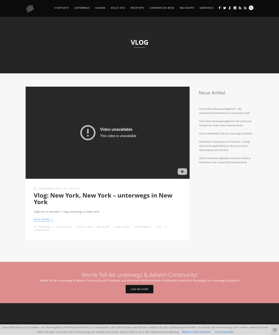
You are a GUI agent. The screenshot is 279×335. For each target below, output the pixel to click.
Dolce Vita (118, 7)
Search (251, 7)
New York (122, 226)
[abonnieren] (240, 7)
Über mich (206, 7)
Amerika (45, 226)
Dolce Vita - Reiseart (93, 226)
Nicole (74, 188)
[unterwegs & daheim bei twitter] (224, 7)
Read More (43, 219)
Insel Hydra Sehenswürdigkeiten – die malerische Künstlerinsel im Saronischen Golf (224, 111)
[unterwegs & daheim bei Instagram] (234, 7)
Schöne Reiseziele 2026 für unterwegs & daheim (225, 133)
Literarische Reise (162, 7)
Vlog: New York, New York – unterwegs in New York (103, 198)
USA (159, 226)
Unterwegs (82, 7)
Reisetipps (137, 7)
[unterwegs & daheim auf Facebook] (219, 7)
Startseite (61, 7)
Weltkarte (187, 7)
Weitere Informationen (196, 332)
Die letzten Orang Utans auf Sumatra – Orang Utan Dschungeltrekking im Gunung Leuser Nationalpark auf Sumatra (224, 146)
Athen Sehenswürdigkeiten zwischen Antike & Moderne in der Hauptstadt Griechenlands (224, 160)
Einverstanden (224, 332)
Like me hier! (139, 289)
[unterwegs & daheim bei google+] (229, 7)
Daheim (100, 7)
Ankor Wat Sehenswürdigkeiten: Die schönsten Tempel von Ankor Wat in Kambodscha (225, 123)
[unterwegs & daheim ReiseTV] (245, 7)
